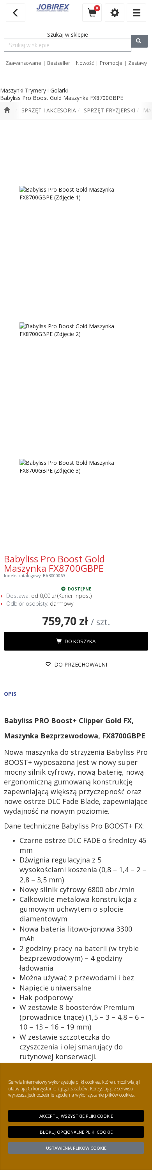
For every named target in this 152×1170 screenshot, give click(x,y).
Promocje (111, 62)
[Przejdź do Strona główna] (7, 110)
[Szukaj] (139, 41)
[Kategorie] (136, 13)
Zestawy (137, 62)
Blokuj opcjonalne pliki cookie (76, 1132)
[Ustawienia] (114, 13)
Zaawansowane (23, 62)
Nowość (85, 62)
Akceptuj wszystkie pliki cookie (76, 1116)
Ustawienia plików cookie (76, 1148)
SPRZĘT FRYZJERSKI (109, 110)
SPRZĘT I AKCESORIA (48, 110)
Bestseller (58, 62)
